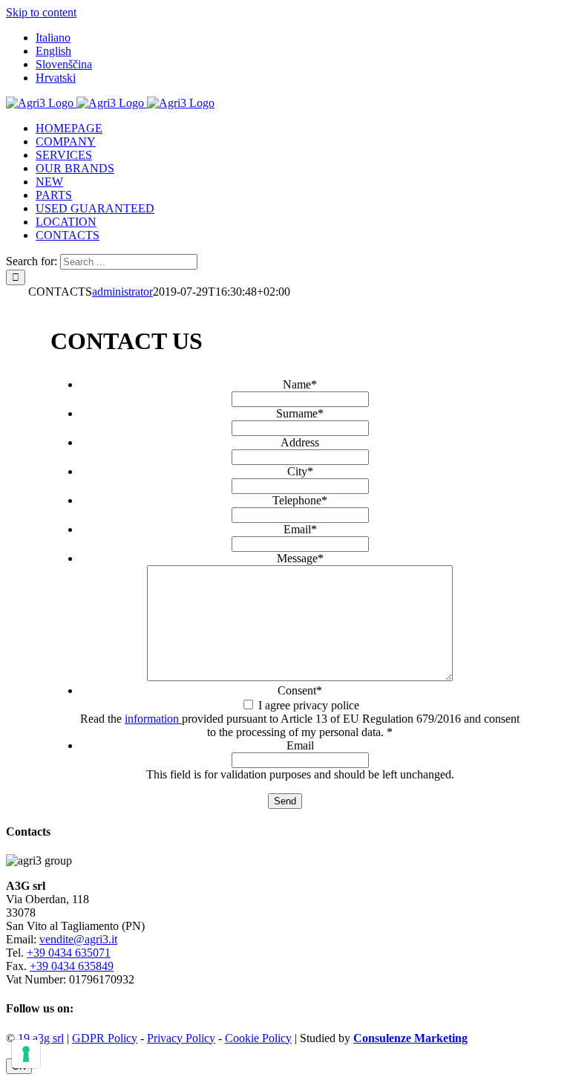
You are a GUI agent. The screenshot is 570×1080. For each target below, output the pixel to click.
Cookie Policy (258, 1038)
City (300, 471)
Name (300, 384)
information (153, 718)
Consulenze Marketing (410, 1038)
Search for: (31, 261)
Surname (300, 413)
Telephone (299, 500)
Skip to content (41, 12)
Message (300, 558)
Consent (300, 690)
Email (300, 529)
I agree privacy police (308, 705)
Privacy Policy (181, 1038)
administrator (122, 291)
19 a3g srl (41, 1038)
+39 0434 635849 (72, 966)
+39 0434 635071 (69, 952)
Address (300, 442)
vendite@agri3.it (78, 939)
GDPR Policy (104, 1038)
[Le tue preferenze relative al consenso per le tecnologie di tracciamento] (26, 1054)
